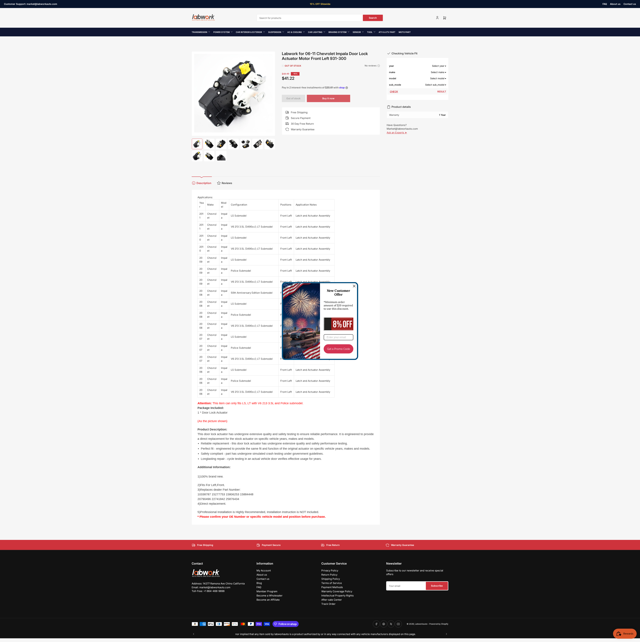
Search (373, 17)
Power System (221, 32)
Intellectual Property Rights (337, 595)
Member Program (266, 591)
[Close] (354, 286)
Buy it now (328, 98)
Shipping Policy (330, 578)
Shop (341, 4)
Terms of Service (331, 583)
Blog (259, 583)
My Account (263, 570)
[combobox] (320, 18)
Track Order (328, 603)
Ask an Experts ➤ (397, 132)
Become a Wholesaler (269, 595)
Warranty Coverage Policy (336, 591)
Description (203, 183)
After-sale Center (331, 599)
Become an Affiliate (268, 599)
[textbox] (424, 66)
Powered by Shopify (438, 624)
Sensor (357, 32)
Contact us (630, 4)
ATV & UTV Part (387, 32)
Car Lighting (315, 32)
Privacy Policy (329, 570)
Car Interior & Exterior (249, 32)
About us (615, 4)
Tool (369, 32)
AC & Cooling (294, 32)
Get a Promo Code (338, 348)
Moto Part (405, 32)
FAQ (604, 4)
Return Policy (329, 574)
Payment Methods (332, 587)
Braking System (337, 32)
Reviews (227, 183)
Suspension (274, 32)
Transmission (199, 32)
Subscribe (437, 585)
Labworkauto (421, 624)
